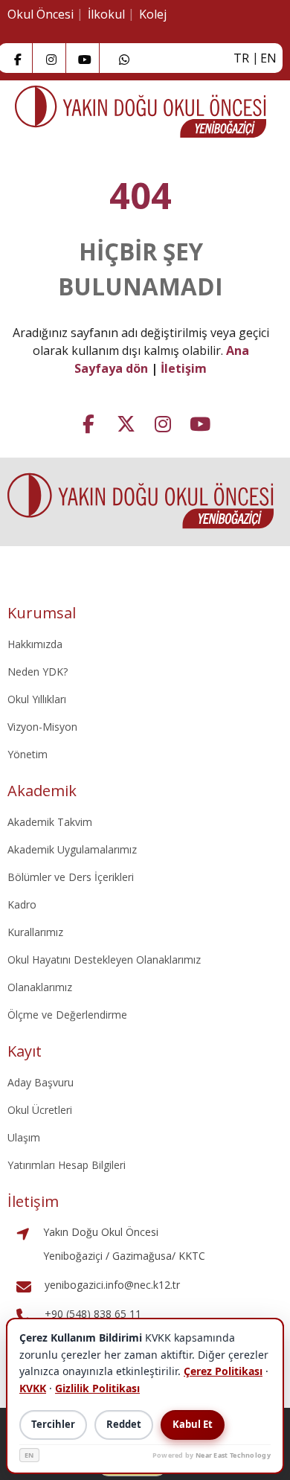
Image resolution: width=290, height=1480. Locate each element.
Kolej (153, 14)
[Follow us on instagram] (51, 58)
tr (241, 58)
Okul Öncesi (40, 14)
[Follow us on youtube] (200, 422)
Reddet (123, 1424)
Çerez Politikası (223, 1371)
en (268, 58)
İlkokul (106, 14)
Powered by (211, 1455)
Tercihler (53, 1424)
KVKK (32, 1388)
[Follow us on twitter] (126, 422)
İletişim (184, 368)
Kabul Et (193, 1424)
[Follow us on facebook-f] (18, 58)
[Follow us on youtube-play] (85, 58)
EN (29, 1455)
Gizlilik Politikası (97, 1388)
